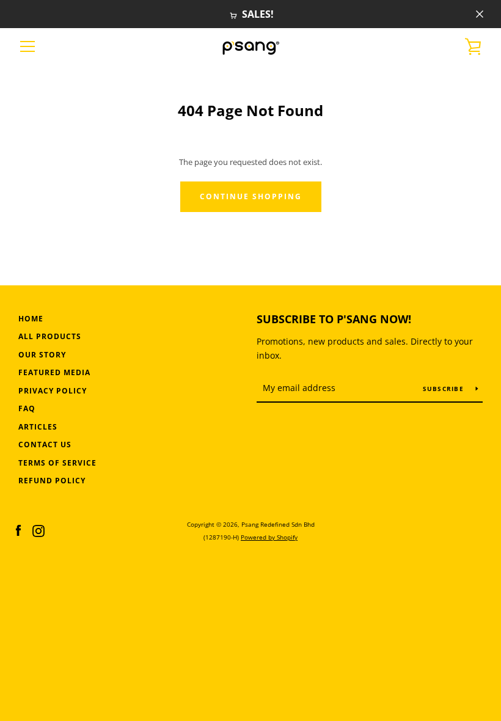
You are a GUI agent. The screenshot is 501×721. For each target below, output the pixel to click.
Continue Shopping (251, 196)
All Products (49, 336)
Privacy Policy (52, 391)
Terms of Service (57, 463)
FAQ (26, 408)
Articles (37, 427)
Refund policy (52, 480)
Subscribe (445, 388)
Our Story (42, 355)
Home (30, 318)
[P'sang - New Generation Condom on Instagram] (38, 529)
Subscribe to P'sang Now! (334, 319)
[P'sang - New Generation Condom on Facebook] (18, 529)
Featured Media (54, 372)
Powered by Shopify (269, 537)
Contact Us (44, 444)
